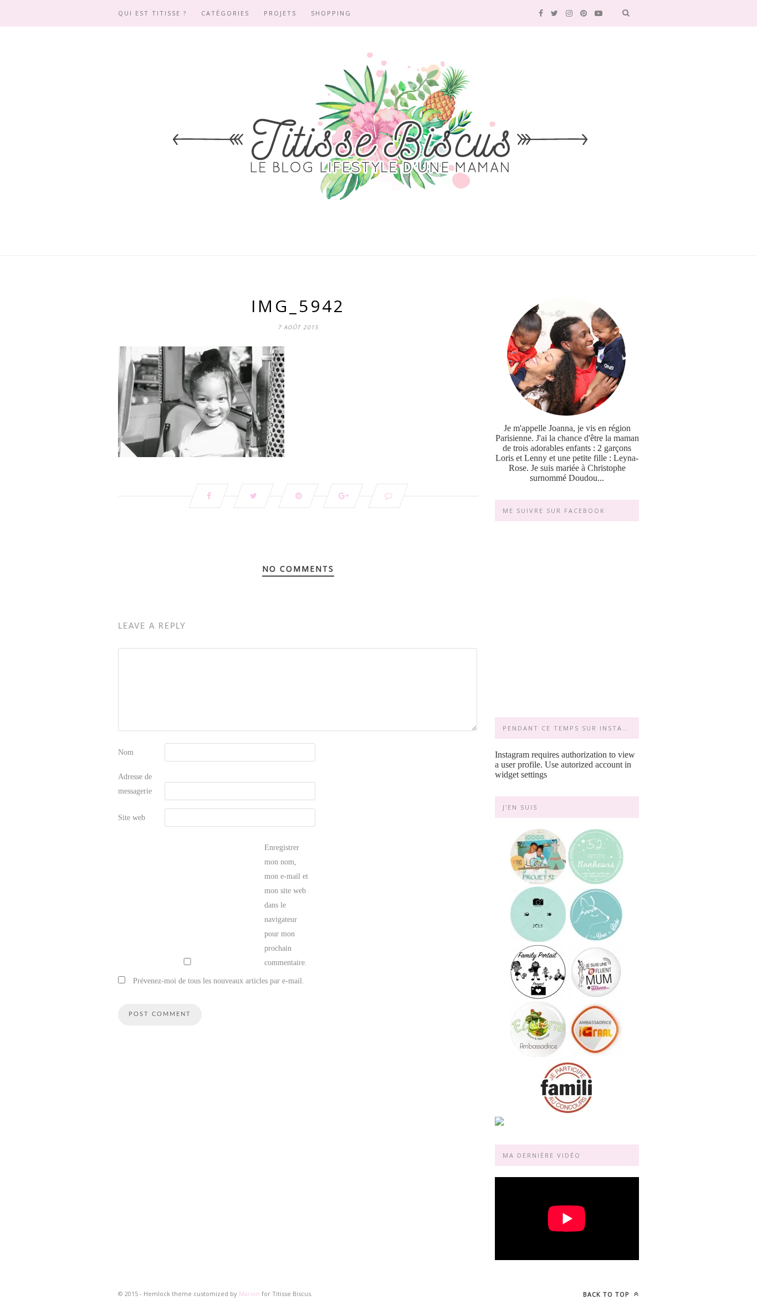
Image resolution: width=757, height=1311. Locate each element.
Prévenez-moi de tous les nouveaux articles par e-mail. (218, 981)
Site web (131, 817)
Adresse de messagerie (135, 784)
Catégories (225, 13)
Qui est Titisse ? (152, 13)
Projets (280, 13)
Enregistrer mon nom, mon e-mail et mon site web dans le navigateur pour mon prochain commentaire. (286, 905)
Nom (126, 752)
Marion (249, 1293)
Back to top (607, 1294)
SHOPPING (331, 13)
